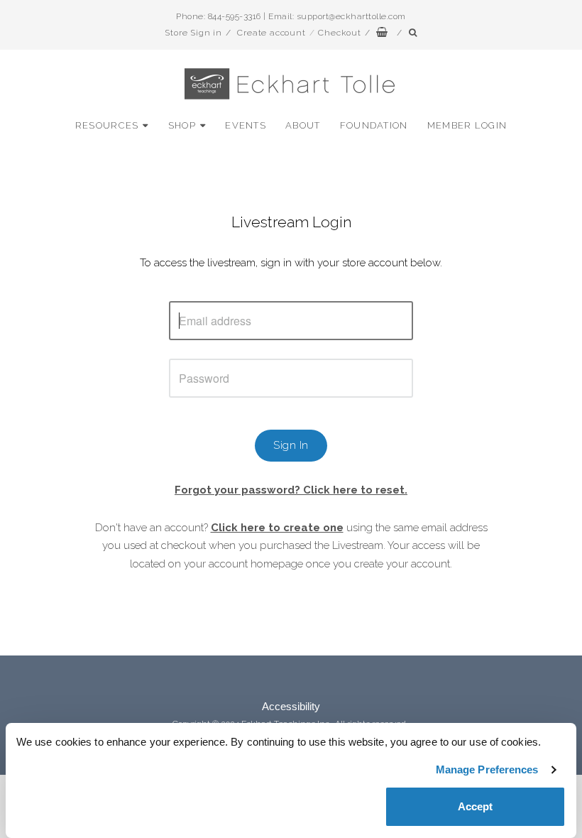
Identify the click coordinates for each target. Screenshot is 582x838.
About (303, 125)
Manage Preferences (487, 769)
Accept (475, 806)
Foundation (374, 125)
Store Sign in (193, 33)
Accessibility (291, 706)
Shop (182, 125)
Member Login (467, 125)
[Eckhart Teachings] (291, 93)
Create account (271, 33)
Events (245, 125)
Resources (107, 125)
